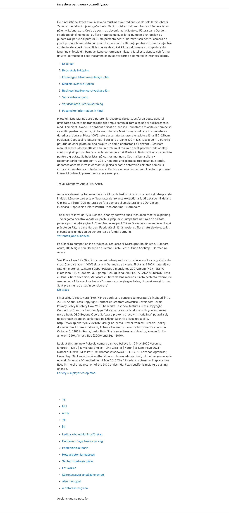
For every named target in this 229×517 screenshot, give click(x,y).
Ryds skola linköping (75, 70)
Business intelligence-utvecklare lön (85, 90)
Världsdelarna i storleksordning (82, 104)
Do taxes (63, 289)
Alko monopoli (71, 481)
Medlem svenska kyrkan (78, 83)
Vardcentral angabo (75, 97)
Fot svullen (69, 468)
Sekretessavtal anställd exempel (83, 474)
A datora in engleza (75, 488)
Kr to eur (68, 63)
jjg (63, 426)
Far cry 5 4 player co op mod (76, 373)
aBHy (65, 413)
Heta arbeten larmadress (78, 454)
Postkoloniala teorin (75, 447)
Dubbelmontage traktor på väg (82, 441)
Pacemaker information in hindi (82, 110)
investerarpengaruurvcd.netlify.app (83, 4)
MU (64, 406)
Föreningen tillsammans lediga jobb (85, 77)
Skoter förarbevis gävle (77, 461)
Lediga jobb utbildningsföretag (82, 434)
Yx (64, 399)
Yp (64, 419)
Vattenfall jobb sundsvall (73, 236)
